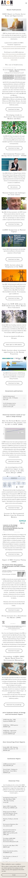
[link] (7, 3)
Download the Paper (14, 109)
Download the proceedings (14, 704)
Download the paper (14, 610)
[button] (26, 3)
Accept (14, 874)
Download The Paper (14, 224)
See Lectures (14, 187)
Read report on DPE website (14, 344)
